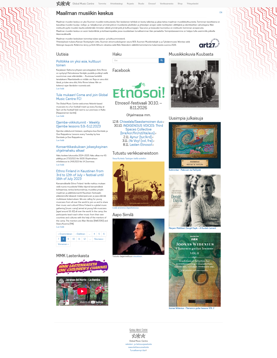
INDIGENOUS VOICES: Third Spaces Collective (141, 129)
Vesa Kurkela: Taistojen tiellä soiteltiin (129, 158)
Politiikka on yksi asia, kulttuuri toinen (78, 63)
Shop (180, 3)
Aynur (141, 137)
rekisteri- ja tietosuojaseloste (138, 344)
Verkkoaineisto (166, 3)
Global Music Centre (83, 3)
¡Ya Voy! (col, (141, 141)
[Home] (64, 3)
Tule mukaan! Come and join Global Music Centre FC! (82, 97)
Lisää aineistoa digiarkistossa (125, 207)
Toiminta (102, 3)
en (221, 12)
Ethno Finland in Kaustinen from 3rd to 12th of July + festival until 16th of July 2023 (80, 175)
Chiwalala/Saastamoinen (141, 122)
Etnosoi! (152, 3)
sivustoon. (137, 256)
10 (74, 239)
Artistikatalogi (116, 3)
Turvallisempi (137, 350)
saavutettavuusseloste (138, 347)
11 (80, 239)
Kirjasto (130, 3)
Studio (141, 3)
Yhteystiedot (192, 3)
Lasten (141, 145)
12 (86, 239)
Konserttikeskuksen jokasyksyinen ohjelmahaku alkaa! (81, 149)
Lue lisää (60, 88)
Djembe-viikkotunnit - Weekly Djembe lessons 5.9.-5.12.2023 (78, 124)
